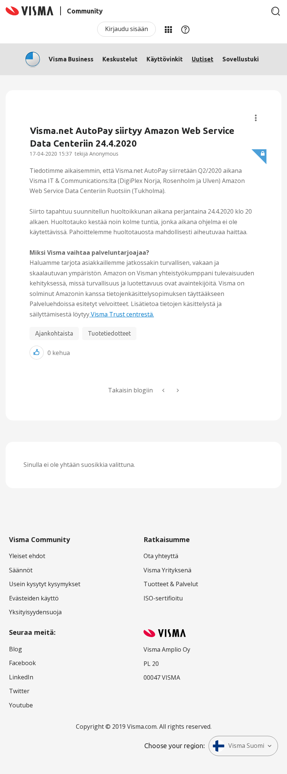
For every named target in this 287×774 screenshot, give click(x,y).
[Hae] (275, 11)
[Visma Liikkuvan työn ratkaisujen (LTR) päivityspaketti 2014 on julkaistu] (164, 390)
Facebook (22, 663)
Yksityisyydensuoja (35, 612)
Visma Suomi (246, 745)
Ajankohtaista (54, 333)
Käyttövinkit (164, 59)
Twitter (19, 691)
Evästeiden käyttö (34, 598)
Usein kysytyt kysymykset (44, 584)
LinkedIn (21, 677)
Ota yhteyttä (161, 556)
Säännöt (21, 570)
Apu (185, 29)
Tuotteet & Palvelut (171, 584)
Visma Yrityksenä (167, 570)
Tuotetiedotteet (109, 333)
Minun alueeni (168, 29)
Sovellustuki (240, 59)
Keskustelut (120, 59)
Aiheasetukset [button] (255, 118)
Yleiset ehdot (27, 556)
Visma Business (71, 59)
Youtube (21, 705)
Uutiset (202, 59)
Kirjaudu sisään (126, 29)
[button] (37, 353)
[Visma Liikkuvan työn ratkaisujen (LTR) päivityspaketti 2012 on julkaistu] (177, 390)
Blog (15, 649)
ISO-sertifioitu (163, 598)
